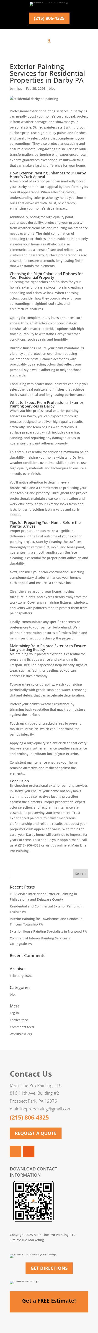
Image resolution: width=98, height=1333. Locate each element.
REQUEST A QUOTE (36, 1133)
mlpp (18, 88)
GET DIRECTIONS (49, 1268)
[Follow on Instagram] (28, 1151)
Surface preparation (61, 255)
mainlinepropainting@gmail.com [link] (41, 1109)
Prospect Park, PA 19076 (33, 1101)
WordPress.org (21, 1034)
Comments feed (22, 1027)
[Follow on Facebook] (15, 1151)
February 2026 (21, 975)
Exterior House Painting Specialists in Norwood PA (48, 931)
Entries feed (19, 1020)
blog (52, 88)
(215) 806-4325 (49, 18)
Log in (14, 1013)
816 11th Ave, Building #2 (34, 1093)
